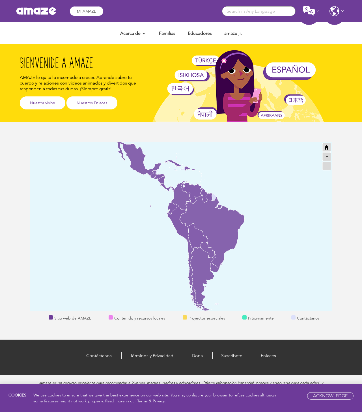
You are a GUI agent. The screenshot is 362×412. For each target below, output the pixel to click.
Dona (197, 355)
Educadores (200, 33)
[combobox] (259, 11)
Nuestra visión (42, 102)
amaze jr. (233, 33)
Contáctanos (99, 355)
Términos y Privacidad (151, 355)
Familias (167, 33)
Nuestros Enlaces (92, 102)
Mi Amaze (86, 11)
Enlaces (268, 355)
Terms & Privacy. (151, 401)
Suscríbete (231, 355)
